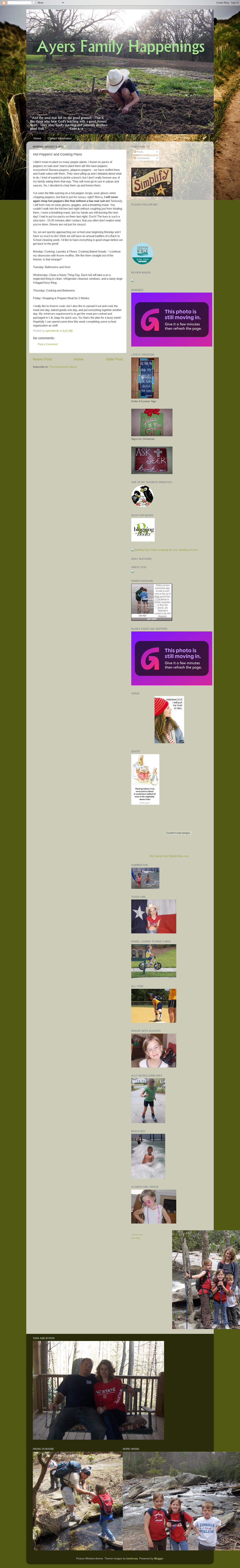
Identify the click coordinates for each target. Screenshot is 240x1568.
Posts (139, 151)
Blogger (158, 1558)
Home (37, 138)
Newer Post (42, 359)
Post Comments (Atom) (63, 366)
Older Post (114, 359)
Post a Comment (48, 344)
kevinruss (132, 1558)
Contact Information (60, 138)
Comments (142, 158)
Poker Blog (135, 1238)
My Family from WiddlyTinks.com (169, 856)
